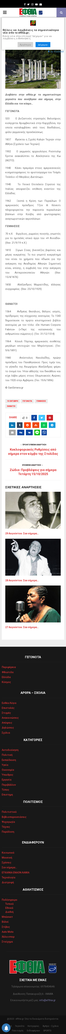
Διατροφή (8, 882)
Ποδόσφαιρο (9, 899)
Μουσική (7, 857)
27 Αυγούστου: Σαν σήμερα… (22, 627)
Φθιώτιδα (8, 672)
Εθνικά (9, 907)
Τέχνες (6, 826)
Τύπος (5, 789)
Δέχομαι (43, 44)
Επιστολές (8, 708)
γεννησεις (41, 401)
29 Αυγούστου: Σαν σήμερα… (22, 533)
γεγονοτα (27, 401)
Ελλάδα (6, 677)
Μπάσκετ (7, 916)
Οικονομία (8, 769)
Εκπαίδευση (9, 760)
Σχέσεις (6, 862)
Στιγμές (6, 712)
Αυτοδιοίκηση (10, 750)
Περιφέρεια (9, 667)
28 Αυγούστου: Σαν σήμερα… (22, 580)
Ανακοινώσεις (10, 717)
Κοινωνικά (8, 852)
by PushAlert (57, 51)
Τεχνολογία (8, 877)
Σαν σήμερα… (9, 867)
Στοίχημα (7, 941)
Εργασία (6, 779)
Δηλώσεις (8, 727)
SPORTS (47, 1030)
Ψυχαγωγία (8, 821)
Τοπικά (9, 903)
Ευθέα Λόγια (9, 703)
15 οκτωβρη (12, 401)
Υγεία (5, 764)
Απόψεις (7, 722)
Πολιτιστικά (9, 811)
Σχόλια (6, 732)
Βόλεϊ (5, 921)
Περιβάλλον (9, 784)
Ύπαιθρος (7, 774)
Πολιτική (7, 754)
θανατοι (11, 406)
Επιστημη (7, 794)
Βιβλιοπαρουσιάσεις (14, 817)
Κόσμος (6, 682)
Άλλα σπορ (8, 936)
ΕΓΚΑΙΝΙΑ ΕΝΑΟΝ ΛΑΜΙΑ (15, 872)
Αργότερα (25, 44)
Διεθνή (9, 912)
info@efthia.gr (47, 1000)
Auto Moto (8, 931)
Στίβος (6, 926)
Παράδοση (8, 831)
